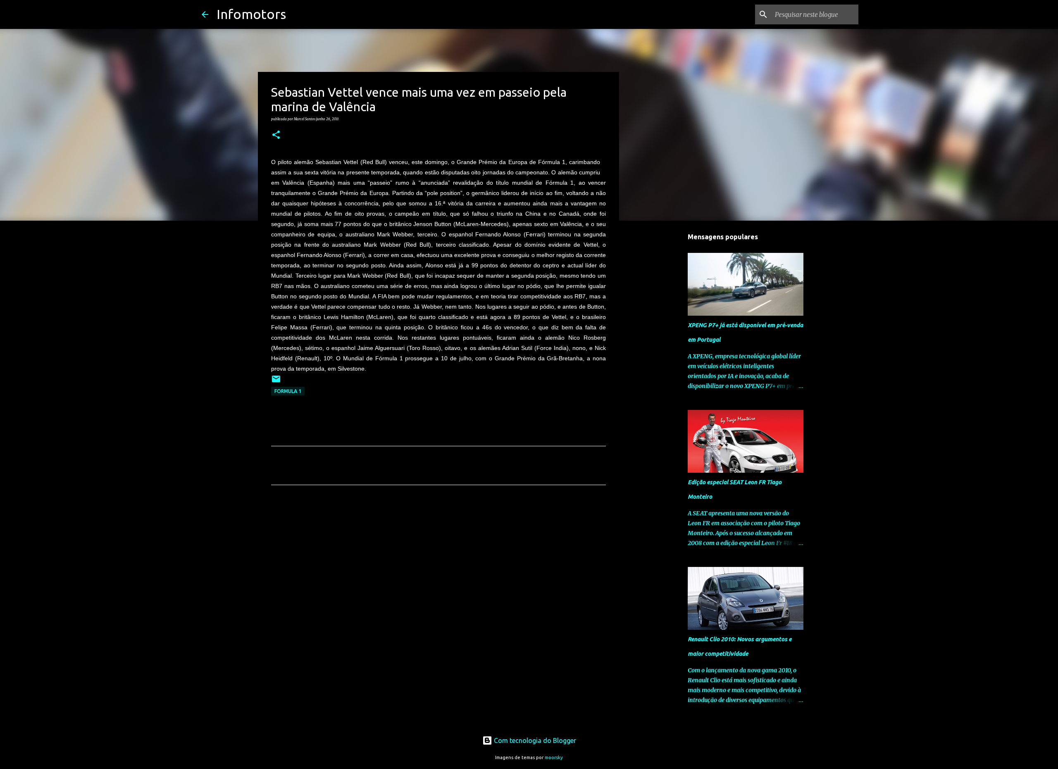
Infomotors (251, 14)
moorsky (554, 757)
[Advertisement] (438, 568)
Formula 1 (287, 391)
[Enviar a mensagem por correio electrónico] (276, 382)
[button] (276, 135)
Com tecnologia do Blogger (534, 740)
